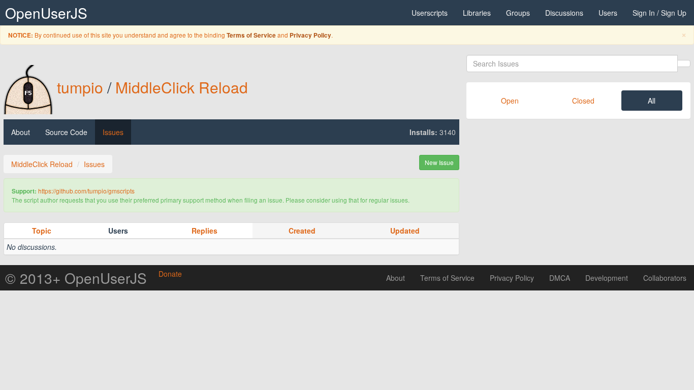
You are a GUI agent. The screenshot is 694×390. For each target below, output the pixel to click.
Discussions (564, 13)
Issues (113, 132)
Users (607, 13)
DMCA (559, 278)
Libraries (477, 13)
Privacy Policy (310, 35)
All (651, 100)
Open (510, 100)
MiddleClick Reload (181, 87)
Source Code (66, 132)
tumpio (80, 87)
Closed (583, 100)
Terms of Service (251, 35)
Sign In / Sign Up (659, 13)
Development (606, 278)
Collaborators (664, 278)
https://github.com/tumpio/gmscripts (86, 190)
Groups (518, 13)
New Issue (439, 162)
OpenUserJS (46, 13)
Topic (41, 230)
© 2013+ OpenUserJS (76, 278)
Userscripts (430, 13)
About (20, 132)
